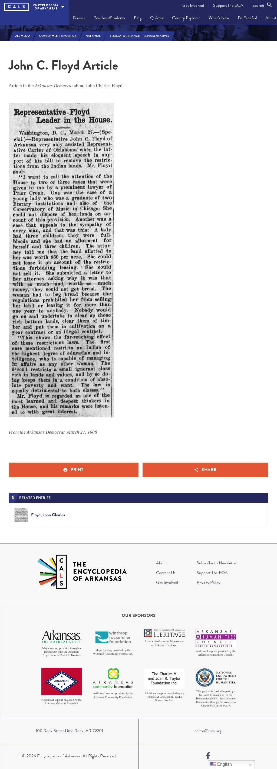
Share (209, 469)
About (161, 563)
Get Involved (193, 5)
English (224, 764)
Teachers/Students (109, 18)
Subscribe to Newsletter (217, 563)
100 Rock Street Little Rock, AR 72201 (69, 731)
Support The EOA (212, 573)
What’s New (219, 18)
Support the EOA (228, 5)
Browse (79, 18)
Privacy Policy (208, 582)
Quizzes (156, 18)
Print (77, 469)
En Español (247, 18)
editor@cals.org (207, 731)
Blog (137, 18)
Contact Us (166, 573)
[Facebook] (208, 756)
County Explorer (186, 18)
